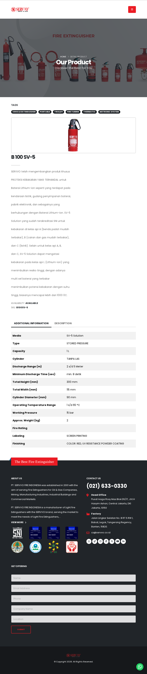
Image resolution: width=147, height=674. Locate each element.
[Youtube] (117, 541)
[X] (111, 541)
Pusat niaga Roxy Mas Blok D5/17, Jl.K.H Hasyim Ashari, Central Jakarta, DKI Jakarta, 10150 (113, 503)
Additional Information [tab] (31, 323)
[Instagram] (100, 541)
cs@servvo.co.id (100, 532)
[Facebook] (106, 541)
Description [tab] (63, 323)
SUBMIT (21, 629)
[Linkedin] (123, 541)
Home (63, 56)
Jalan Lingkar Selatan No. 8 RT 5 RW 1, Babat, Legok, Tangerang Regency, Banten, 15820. (112, 522)
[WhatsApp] (88, 541)
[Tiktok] (94, 541)
